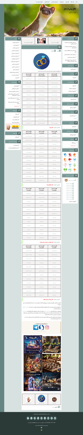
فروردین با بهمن (54, 119)
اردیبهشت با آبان (41, 107)
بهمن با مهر (41, 275)
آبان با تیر (41, 205)
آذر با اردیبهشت (29, 197)
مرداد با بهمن (41, 176)
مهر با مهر (54, 217)
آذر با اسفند (29, 238)
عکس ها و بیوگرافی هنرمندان (13, 148)
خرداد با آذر (29, 111)
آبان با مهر (41, 217)
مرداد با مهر (41, 160)
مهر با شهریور (54, 213)
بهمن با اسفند (41, 295)
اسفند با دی (29, 287)
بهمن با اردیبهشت (41, 255)
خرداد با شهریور (29, 99)
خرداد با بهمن (28, 119)
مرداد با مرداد (41, 152)
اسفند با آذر (29, 283)
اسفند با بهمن (28, 291)
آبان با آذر (41, 225)
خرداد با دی (29, 115)
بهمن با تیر (41, 263)
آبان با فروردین (41, 193)
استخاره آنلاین (47, 2)
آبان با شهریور (41, 213)
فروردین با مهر (54, 103)
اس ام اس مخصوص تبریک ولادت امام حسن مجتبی (70, 43)
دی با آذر (54, 283)
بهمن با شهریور (41, 271)
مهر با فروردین (54, 193)
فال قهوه (74, 86)
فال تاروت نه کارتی (15, 64)
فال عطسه (17, 137)
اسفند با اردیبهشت (28, 255)
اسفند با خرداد (28, 259)
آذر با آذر (28, 225)
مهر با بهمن (54, 233)
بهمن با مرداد (41, 267)
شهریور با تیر (28, 148)
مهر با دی (54, 229)
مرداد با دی (42, 172)
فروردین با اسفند (54, 123)
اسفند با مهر (29, 275)
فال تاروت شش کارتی (15, 61)
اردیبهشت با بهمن (41, 119)
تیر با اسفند (54, 180)
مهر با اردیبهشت (54, 197)
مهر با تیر (54, 205)
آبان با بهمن (42, 233)
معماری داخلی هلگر (15, 88)
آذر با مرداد (29, 209)
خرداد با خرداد (28, 87)
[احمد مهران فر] (54, 43)
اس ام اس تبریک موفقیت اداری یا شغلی (70, 51)
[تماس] (41, 418)
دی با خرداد (54, 259)
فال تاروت (67, 2)
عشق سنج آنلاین (73, 135)
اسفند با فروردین (29, 251)
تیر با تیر (54, 148)
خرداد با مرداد (28, 95)
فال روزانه (61, 2)
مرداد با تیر (41, 148)
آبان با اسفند (41, 238)
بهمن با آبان (42, 279)
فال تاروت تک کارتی (15, 50)
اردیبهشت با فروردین (41, 79)
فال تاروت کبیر (16, 45)
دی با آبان (54, 279)
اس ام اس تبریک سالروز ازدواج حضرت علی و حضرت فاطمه (71, 60)
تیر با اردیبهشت (54, 140)
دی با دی (54, 287)
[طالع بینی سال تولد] (70, 190)
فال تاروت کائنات (16, 48)
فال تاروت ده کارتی (15, 67)
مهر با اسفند (54, 238)
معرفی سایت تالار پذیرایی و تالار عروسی (14, 102)
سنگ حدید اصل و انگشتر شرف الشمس (14, 98)
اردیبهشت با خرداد (41, 87)
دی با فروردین (54, 251)
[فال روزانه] (33, 345)
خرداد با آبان (29, 107)
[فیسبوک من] (48, 418)
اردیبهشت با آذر (41, 111)
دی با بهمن (54, 291)
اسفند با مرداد (28, 267)
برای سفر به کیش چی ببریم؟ (14, 91)
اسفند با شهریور (29, 271)
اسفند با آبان (29, 279)
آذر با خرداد (29, 201)
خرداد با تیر (29, 91)
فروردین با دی (54, 115)
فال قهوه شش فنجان (72, 91)
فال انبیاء (74, 77)
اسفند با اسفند (28, 295)
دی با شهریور (54, 271)
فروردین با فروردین (54, 79)
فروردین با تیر (54, 91)
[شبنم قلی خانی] (28, 43)
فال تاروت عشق (26, 307)
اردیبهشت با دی (41, 115)
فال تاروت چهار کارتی (15, 56)
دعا (75, 118)
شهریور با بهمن (28, 176)
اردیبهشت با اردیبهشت (41, 83)
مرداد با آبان (41, 164)
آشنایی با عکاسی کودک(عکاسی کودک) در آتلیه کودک (14, 94)
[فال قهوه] (51, 363)
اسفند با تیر (29, 263)
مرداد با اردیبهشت (41, 140)
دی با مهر (54, 275)
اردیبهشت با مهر (41, 103)
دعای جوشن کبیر (73, 116)
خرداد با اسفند (28, 123)
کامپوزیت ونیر (16, 86)
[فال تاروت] (51, 345)
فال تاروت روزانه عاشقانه (14, 72)
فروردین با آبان (54, 107)
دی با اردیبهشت (54, 255)
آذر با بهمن (29, 233)
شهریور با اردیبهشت (28, 140)
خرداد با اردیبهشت (28, 83)
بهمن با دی (41, 287)
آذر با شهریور (28, 213)
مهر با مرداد (54, 209)
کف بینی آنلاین (73, 99)
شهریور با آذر (28, 168)
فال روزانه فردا (16, 145)
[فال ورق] (33, 382)
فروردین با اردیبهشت (54, 83)
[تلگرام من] (51, 418)
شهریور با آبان (28, 164)
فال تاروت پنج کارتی (15, 59)
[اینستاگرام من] (45, 418)
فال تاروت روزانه (47, 311)
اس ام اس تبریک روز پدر (71, 57)
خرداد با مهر (29, 103)
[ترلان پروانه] (41, 41)
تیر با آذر (54, 168)
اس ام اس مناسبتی (54, 2)
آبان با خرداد (41, 201)
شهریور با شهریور (29, 156)
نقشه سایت (37, 425)
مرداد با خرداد (41, 144)
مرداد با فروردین (41, 136)
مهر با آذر (54, 225)
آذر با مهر (28, 217)
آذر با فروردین (28, 193)
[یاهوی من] (55, 418)
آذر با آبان (28, 221)
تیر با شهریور (54, 156)
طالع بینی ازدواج (70, 9)
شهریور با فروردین (28, 136)
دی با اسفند (54, 295)
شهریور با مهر (28, 160)
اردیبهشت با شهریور (41, 99)
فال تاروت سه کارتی (15, 53)
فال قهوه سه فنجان (72, 88)
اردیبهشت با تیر (41, 91)
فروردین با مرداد (54, 95)
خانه (76, 2)
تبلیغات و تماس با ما (39, 2)
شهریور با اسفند (29, 180)
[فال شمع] (33, 363)
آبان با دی (41, 229)
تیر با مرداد (54, 152)
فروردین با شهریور (54, 99)
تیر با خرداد (54, 144)
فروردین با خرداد (54, 87)
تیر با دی (54, 172)
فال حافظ (72, 2)
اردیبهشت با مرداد (41, 95)
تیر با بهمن (54, 176)
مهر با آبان (54, 221)
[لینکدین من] (28, 418)
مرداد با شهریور (41, 156)
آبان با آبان (41, 221)
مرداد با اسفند (41, 180)
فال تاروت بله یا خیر (15, 75)
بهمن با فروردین (41, 251)
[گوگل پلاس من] (34, 418)
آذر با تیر (28, 205)
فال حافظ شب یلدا (16, 120)
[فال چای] (51, 382)
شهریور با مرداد (28, 152)
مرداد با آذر (41, 168)
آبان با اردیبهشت (41, 197)
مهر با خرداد (54, 201)
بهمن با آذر (41, 283)
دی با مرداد (54, 267)
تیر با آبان (54, 164)
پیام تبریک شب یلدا (15, 122)
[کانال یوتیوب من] (31, 418)
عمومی (53, 407)
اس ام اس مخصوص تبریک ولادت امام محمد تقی (70, 47)
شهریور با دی (28, 172)
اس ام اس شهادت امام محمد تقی (70, 54)
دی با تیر (54, 263)
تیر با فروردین (54, 136)
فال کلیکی (74, 126)
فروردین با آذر (54, 111)
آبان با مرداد (41, 209)
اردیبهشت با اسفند (41, 123)
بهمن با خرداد (41, 259)
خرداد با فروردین (29, 79)
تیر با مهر (54, 160)
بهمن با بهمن (41, 291)
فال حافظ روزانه (16, 117)
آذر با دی (28, 229)
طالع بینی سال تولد (72, 201)
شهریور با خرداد (29, 144)
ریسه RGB (74, 143)
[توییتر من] (38, 418)
